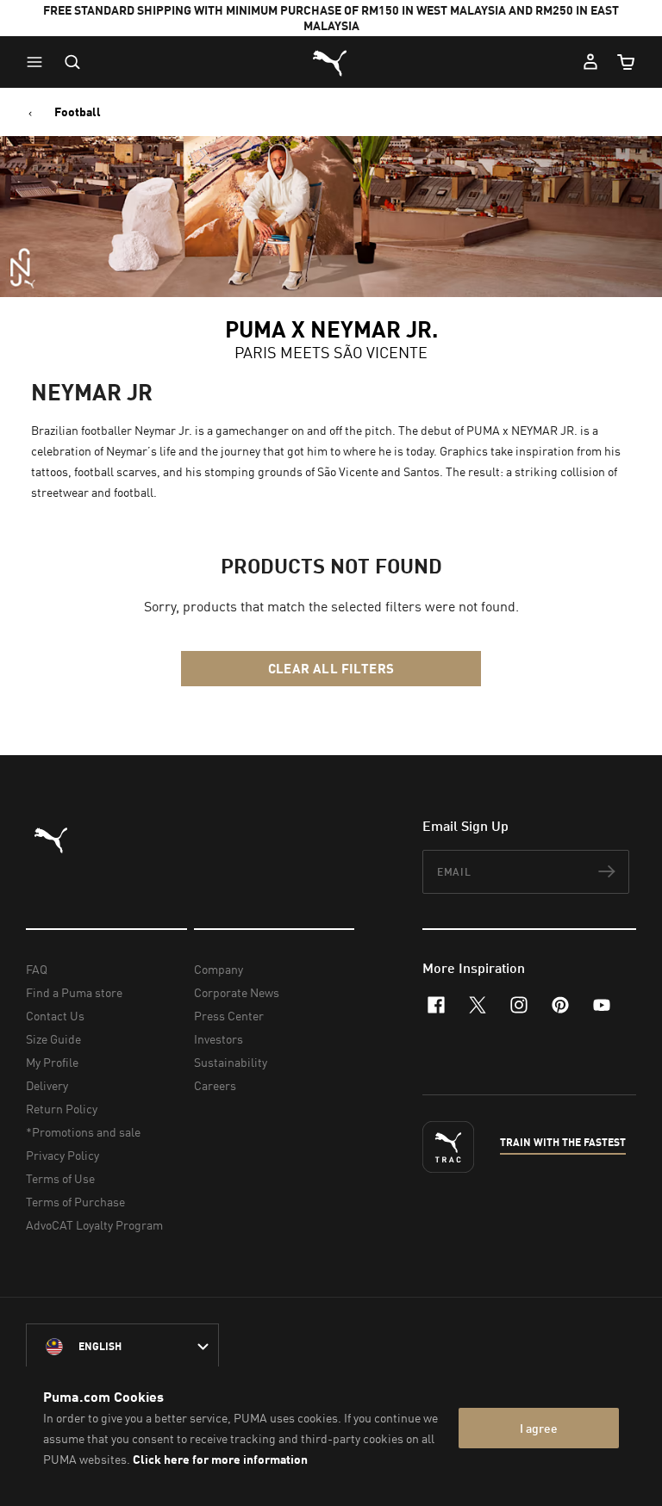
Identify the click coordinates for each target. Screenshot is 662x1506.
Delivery (47, 1085)
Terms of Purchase (75, 1201)
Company (218, 969)
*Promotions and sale (83, 1132)
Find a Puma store (74, 992)
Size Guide (53, 1039)
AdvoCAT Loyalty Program (94, 1225)
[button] (39, 62)
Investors (218, 1039)
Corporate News (236, 992)
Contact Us (55, 1015)
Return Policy (61, 1108)
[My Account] (590, 62)
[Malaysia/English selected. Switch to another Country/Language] (122, 1346)
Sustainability (230, 1062)
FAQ (36, 969)
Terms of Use (60, 1178)
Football (77, 112)
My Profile (52, 1062)
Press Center (229, 1015)
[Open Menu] (39, 62)
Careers (215, 1085)
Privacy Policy (62, 1155)
